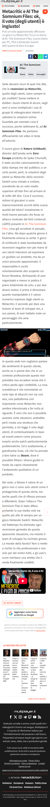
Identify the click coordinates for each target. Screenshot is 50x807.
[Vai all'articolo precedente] (47, 512)
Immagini (41, 74)
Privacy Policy (34, 760)
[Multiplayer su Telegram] (25, 717)
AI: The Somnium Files (30, 66)
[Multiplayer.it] (12, 1)
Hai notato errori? (12, 603)
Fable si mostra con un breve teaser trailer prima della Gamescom (15, 668)
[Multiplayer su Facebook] (10, 717)
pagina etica (40, 630)
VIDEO (4, 51)
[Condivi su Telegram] (45, 56)
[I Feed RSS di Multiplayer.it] (39, 717)
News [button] (38, 6)
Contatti (41, 763)
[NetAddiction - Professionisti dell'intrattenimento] (31, 777)
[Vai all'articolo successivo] (2, 512)
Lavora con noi (24, 766)
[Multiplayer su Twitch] (29, 717)
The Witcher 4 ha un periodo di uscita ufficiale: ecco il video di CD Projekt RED (6, 669)
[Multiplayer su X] (15, 717)
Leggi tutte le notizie (37, 699)
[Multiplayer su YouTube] (34, 717)
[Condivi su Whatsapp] (40, 56)
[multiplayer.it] (25, 711)
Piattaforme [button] (9, 6)
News (22, 74)
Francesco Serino (15, 51)
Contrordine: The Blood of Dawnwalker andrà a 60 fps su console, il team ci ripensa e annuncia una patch (24, 675)
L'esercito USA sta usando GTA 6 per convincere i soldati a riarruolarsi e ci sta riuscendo (43, 673)
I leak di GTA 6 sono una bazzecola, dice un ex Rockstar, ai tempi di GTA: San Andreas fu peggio (34, 674)
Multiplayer (7, 783)
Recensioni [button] (25, 6)
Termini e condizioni (12, 763)
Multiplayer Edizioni (32, 787)
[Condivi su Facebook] (30, 56)
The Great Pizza (16, 787)
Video (45, 6)
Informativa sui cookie (18, 760)
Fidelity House (41, 783)
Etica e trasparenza (29, 763)
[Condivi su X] (35, 56)
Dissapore (29, 783)
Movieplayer (18, 783)
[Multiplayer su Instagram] (20, 717)
